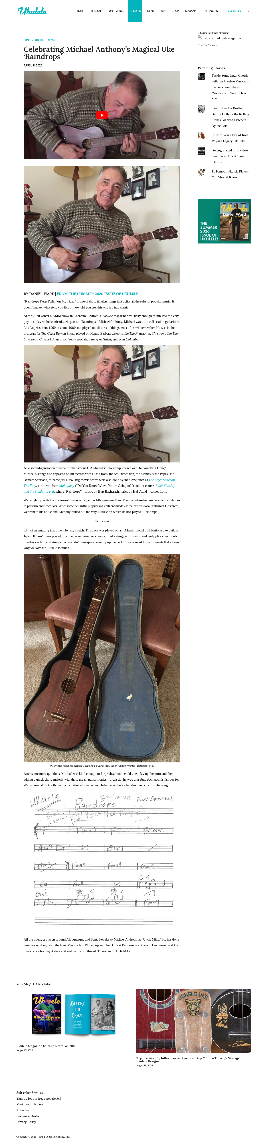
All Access (212, 10)
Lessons (96, 10)
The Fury (30, 486)
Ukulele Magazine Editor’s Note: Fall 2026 (46, 1046)
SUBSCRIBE (234, 10)
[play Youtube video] (102, 115)
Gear (150, 10)
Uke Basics (116, 10)
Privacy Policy (26, 1122)
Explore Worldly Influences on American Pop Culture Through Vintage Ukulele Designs (188, 1059)
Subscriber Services (29, 1093)
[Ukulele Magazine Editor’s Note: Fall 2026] (73, 1015)
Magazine (191, 10)
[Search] (249, 11)
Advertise (22, 1110)
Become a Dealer (27, 1116)
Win (163, 10)
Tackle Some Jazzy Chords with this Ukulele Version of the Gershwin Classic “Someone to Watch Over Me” (230, 87)
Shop (175, 10)
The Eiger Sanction (162, 480)
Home (80, 10)
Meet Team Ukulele (29, 1104)
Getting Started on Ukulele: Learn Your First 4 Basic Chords (230, 156)
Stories (135, 10)
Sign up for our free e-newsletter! (38, 1098)
